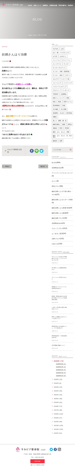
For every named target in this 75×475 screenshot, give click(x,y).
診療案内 (45, 5)
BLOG (35, 35)
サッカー (66, 64)
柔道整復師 (56, 105)
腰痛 (63, 124)
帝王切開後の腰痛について (58, 345)
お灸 (62, 49)
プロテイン (56, 90)
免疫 (54, 101)
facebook (32, 151)
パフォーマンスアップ (60, 86)
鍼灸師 (55, 141)
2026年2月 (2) (61, 372)
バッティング (68, 83)
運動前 (55, 128)
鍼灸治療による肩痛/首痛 (61, 208)
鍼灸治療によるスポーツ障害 (62, 199)
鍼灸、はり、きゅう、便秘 (61, 132)
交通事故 (63, 94)
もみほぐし (63, 56)
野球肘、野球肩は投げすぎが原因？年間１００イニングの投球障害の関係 (59, 298)
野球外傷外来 (62, 5)
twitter (41, 151)
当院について (37, 5)
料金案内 (70, 5)
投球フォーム (68, 101)
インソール (56, 60)
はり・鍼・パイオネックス (61, 52)
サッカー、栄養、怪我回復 (61, 71)
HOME (30, 5)
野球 (61, 128)
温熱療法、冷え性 (58, 113)
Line (37, 151)
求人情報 (63, 109)
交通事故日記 (56, 168)
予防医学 (55, 94)
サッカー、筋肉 (57, 75)
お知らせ (55, 244)
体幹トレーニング (58, 98)
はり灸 (55, 56)
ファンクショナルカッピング (62, 173)
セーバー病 (65, 79)
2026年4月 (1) (61, 367)
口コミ (54, 181)
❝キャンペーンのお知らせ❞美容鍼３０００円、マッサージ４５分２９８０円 (59, 258)
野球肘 (67, 128)
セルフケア (56, 79)
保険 (67, 98)
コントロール (57, 64)
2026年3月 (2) (61, 370)
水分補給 (55, 109)
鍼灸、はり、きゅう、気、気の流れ (62, 136)
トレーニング (57, 83)
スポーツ (68, 75)
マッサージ (65, 90)
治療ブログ (56, 238)
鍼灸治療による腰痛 (59, 213)
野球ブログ (56, 186)
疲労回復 (69, 113)
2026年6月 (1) (61, 364)
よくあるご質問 (57, 233)
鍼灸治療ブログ (57, 218)
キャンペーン (66, 60)
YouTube (55, 49)
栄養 (63, 105)
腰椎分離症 (56, 124)
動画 (59, 101)
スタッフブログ (57, 228)
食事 (61, 141)
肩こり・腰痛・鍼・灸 (60, 120)
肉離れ (55, 117)
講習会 (70, 124)
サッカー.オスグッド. (59, 67)
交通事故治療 (53, 5)
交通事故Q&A (57, 223)
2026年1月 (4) (61, 375)
